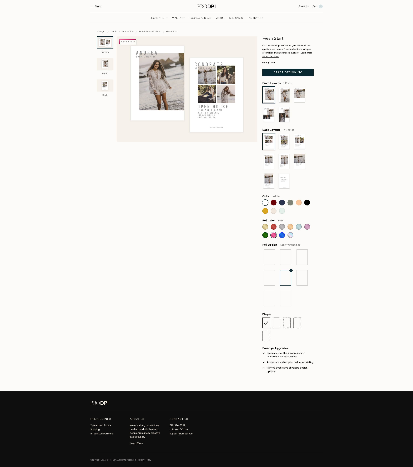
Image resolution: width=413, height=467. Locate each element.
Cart (316, 6)
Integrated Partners (101, 434)
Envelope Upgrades (275, 348)
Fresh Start (172, 32)
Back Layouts (278, 130)
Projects (304, 6)
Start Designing (288, 72)
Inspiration (255, 17)
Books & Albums (200, 17)
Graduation (127, 32)
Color (271, 196)
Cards (220, 17)
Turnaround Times (100, 425)
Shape (266, 314)
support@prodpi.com (181, 434)
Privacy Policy (144, 460)
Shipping (95, 429)
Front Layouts (277, 83)
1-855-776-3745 (179, 429)
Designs (101, 32)
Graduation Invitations (150, 32)
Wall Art (178, 17)
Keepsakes (236, 17)
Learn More (136, 443)
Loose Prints (158, 17)
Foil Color (272, 220)
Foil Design (281, 245)
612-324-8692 (177, 425)
